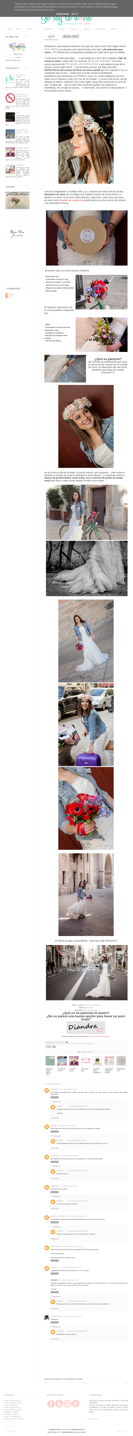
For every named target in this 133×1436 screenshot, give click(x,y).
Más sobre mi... (94, 1419)
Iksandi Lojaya (81, 1432)
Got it (74, 14)
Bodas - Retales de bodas (13, 1409)
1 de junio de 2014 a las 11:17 (72, 1316)
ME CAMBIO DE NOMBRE (20, 76)
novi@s (29, 29)
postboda (80, 1043)
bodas (18, 29)
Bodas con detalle (58, 1216)
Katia (81, 76)
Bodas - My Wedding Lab (13, 1400)
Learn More (62, 14)
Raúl (9, 297)
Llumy (18, 113)
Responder (54, 1097)
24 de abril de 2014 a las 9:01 (68, 1089)
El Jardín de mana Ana (92, 1005)
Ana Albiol (51, 49)
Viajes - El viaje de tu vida (13, 1416)
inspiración (48, 29)
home (9, 29)
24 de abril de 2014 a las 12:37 (74, 1246)
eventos (61, 29)
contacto (114, 29)
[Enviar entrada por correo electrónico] (66, 1042)
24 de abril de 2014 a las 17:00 (71, 1267)
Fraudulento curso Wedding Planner (22, 95)
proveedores (100, 29)
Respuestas (57, 1101)
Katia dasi (71, 1043)
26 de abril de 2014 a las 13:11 (77, 1301)
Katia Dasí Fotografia (90, 1010)
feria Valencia (60, 1043)
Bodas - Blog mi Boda (11, 1405)
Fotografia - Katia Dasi (12, 1414)
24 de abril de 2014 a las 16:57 (77, 1106)
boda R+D (87, 29)
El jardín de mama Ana (82, 64)
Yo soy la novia (66, 1429)
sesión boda (89, 1043)
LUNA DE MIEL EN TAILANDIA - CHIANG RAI (22, 132)
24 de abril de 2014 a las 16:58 (77, 1170)
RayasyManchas (57, 1246)
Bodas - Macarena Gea (12, 1407)
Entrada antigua (125, 1383)
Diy (38, 29)
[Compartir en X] (52, 1046)
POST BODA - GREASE (22, 148)
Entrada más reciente (46, 1383)
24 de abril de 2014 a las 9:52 (68, 1186)
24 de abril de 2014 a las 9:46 (68, 1155)
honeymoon (74, 29)
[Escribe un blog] (49, 1046)
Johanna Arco (56, 1316)
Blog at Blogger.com (53, 1432)
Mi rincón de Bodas (99, 61)
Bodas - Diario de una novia (13, 1403)
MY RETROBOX (20, 165)
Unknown (54, 1089)
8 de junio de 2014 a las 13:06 (77, 1331)
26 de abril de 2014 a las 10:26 (68, 1280)
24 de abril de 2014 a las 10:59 (76, 1216)
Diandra (60, 1106)
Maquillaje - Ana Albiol (11, 1412)
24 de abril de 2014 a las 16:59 (77, 1201)
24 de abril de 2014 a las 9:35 (67, 1125)
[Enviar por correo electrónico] (47, 1046)
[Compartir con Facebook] (54, 1046)
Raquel (53, 1125)
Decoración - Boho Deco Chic (14, 1419)
